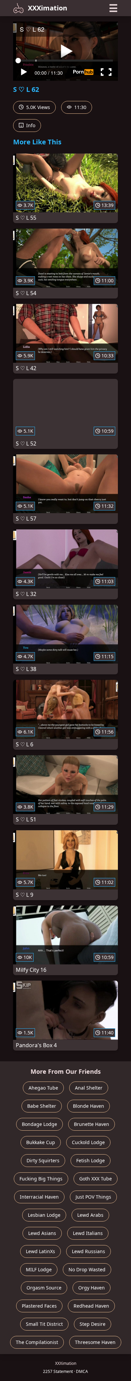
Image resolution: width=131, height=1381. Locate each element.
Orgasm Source (44, 1287)
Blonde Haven (88, 1106)
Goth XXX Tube (95, 1178)
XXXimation (47, 7)
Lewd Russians (88, 1251)
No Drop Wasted (87, 1269)
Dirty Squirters (43, 1160)
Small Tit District (44, 1324)
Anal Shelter (88, 1088)
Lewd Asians (42, 1233)
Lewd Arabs (90, 1215)
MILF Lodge (39, 1269)
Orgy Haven (91, 1287)
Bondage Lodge (39, 1124)
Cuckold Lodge (88, 1142)
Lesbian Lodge (44, 1215)
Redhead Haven (91, 1306)
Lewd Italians (88, 1233)
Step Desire (92, 1324)
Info (30, 125)
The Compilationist (37, 1342)
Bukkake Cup (40, 1142)
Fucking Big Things (40, 1178)
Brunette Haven (91, 1124)
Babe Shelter (41, 1106)
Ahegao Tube (43, 1088)
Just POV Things (93, 1197)
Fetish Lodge (90, 1160)
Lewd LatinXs (40, 1251)
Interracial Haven (39, 1197)
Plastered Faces (39, 1306)
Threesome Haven (95, 1342)
